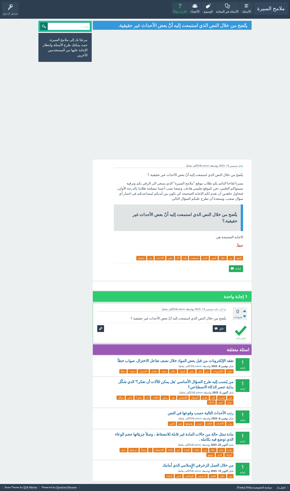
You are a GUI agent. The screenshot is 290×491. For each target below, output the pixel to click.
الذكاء (211, 402)
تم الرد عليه (220, 309)
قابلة (170, 450)
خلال (222, 258)
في (180, 423)
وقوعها (189, 423)
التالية (209, 423)
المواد (182, 371)
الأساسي (183, 397)
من (230, 258)
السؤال (194, 397)
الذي (205, 258)
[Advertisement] (218, 94)
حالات (196, 450)
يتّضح (239, 258)
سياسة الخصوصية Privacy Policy (254, 487)
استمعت (194, 258)
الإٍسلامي (189, 476)
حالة (213, 450)
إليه (184, 258)
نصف (163, 371)
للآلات (155, 397)
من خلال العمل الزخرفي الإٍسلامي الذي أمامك (198, 465)
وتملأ (143, 450)
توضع (210, 455)
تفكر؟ (139, 397)
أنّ (178, 258)
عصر (220, 402)
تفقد (229, 371)
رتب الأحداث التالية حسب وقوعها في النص (201, 413)
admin (198, 366)
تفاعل (154, 371)
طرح (205, 397)
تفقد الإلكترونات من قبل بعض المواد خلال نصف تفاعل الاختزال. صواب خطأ (176, 360)
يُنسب (222, 397)
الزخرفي (202, 476)
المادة (187, 450)
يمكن (164, 397)
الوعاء (229, 455)
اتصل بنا (281, 487)
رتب (230, 423)
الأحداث (160, 258)
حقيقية (141, 258)
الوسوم (208, 11)
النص (213, 258)
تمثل (221, 450)
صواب (132, 371)
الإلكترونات (218, 371)
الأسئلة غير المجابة (227, 11)
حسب (200, 423)
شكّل (120, 397)
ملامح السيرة (271, 8)
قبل (199, 371)
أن (147, 397)
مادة (230, 450)
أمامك (169, 476)
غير (150, 258)
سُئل (240, 165)
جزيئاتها (133, 450)
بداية (229, 402)
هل (173, 397)
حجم (123, 450)
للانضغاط (159, 450)
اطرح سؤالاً (180, 11)
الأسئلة (246, 11)
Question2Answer (66, 487)
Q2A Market (30, 487)
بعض (170, 258)
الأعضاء (195, 11)
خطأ (123, 371)
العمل (213, 476)
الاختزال (143, 371)
